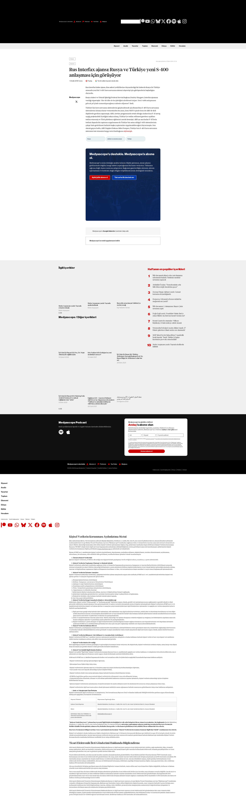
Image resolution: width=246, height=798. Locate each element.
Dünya (164, 46)
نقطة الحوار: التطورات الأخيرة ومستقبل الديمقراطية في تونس (129, 398)
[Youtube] (147, 21)
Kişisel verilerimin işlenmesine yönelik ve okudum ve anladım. (154, 439)
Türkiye (129, 138)
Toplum (145, 46)
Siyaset (117, 46)
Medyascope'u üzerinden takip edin (111, 231)
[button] (130, 10)
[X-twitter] (163, 21)
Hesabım (182, 46)
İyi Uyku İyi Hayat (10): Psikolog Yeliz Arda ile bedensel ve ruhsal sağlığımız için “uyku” (72, 398)
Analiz (125, 46)
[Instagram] (184, 21)
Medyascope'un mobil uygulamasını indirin (105, 241)
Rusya (89, 138)
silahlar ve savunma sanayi (114, 138)
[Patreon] (142, 21)
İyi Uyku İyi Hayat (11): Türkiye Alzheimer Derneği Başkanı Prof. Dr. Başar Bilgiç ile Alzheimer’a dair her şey (130, 357)
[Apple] (179, 21)
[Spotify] (174, 21)
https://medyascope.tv (104, 549)
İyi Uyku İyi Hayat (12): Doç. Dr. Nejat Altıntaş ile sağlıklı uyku (71, 353)
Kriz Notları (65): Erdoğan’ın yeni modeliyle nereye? (100, 353)
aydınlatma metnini (150, 438)
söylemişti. (128, 131)
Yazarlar (135, 46)
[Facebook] (168, 21)
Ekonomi (154, 46)
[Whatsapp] (152, 21)
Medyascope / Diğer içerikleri (77, 317)
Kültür (172, 46)
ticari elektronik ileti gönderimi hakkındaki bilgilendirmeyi (167, 438)
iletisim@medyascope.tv (105, 714)
